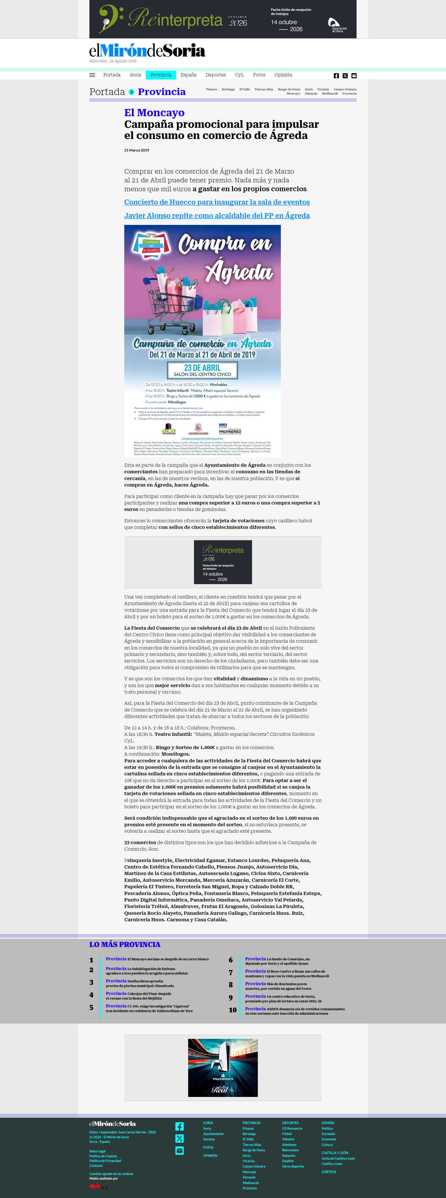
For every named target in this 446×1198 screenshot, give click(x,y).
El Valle (244, 89)
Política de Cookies (103, 1156)
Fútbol (287, 1134)
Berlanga (228, 89)
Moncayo (293, 93)
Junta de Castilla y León (338, 1158)
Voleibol (288, 1139)
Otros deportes (293, 1166)
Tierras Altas (264, 89)
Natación (288, 1156)
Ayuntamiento (213, 1134)
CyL (239, 75)
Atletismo (289, 1145)
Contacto (96, 1166)
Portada (112, 75)
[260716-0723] (223, 1067)
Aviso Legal (97, 1151)
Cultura (327, 1145)
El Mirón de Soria (147, 51)
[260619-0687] (223, 561)
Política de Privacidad (105, 1161)
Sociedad (328, 1134)
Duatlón (288, 1161)
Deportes (216, 75)
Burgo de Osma (289, 89)
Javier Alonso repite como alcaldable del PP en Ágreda (217, 216)
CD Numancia (292, 1128)
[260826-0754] (223, 19)
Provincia (161, 75)
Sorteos (329, 1172)
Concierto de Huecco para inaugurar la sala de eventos (217, 202)
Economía (329, 1139)
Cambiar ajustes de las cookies (111, 1174)
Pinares (211, 89)
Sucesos (209, 1139)
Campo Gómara (345, 89)
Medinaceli (330, 93)
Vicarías (323, 89)
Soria (135, 75)
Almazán (311, 93)
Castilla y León (335, 1153)
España (189, 75)
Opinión (283, 75)
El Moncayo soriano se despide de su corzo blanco (157, 959)
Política (327, 1128)
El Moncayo (154, 113)
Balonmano (290, 1150)
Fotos (259, 75)
